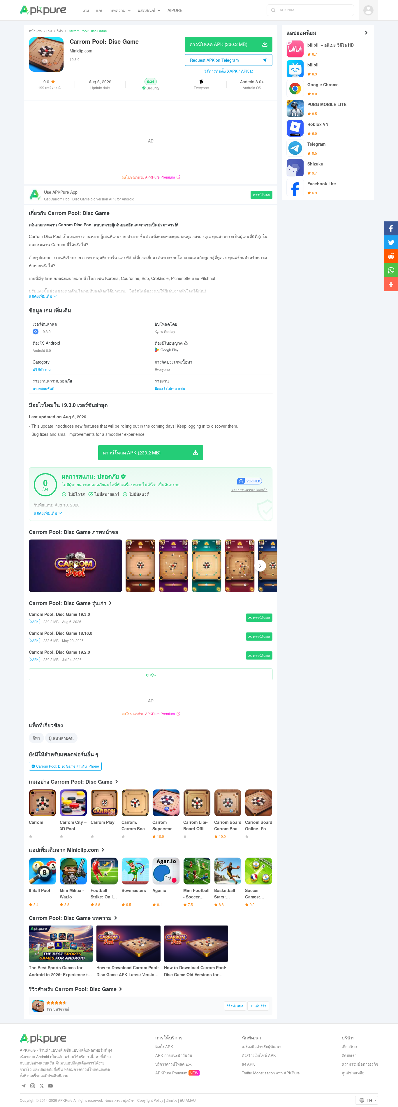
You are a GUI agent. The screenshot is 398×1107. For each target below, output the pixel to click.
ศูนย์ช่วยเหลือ (353, 1073)
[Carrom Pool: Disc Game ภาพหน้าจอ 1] (174, 566)
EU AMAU (188, 1100)
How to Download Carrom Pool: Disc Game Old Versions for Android (195, 971)
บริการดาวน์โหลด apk (173, 1064)
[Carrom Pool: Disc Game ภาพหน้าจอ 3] (240, 566)
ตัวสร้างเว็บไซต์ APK (259, 1055)
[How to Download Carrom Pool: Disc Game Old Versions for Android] (196, 944)
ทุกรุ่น (151, 674)
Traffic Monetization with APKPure (271, 1073)
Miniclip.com (81, 51)
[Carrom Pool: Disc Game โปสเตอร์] (140, 566)
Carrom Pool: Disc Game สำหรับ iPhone (67, 766)
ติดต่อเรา (349, 1055)
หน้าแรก (35, 30)
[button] (150, 84)
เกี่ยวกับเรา (351, 1046)
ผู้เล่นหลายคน (61, 738)
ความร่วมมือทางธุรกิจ (360, 1064)
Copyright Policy (150, 1100)
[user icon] (368, 10)
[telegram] (23, 1086)
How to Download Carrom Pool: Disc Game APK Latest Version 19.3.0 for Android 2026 (127, 971)
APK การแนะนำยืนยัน (173, 1055)
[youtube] (50, 1086)
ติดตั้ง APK (164, 1046)
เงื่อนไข (171, 1100)
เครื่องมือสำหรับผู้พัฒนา (261, 1046)
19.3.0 (46, 331)
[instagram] (32, 1086)
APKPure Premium (171, 1073)
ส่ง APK (248, 1064)
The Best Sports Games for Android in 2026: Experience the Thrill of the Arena (61, 971)
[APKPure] (43, 10)
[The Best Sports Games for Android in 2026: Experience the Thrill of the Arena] (61, 944)
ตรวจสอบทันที (43, 388)
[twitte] (41, 1086)
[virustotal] (123, 477)
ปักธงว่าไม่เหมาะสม (170, 388)
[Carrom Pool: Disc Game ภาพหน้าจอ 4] (273, 566)
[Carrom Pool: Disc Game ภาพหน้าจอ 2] (206, 566)
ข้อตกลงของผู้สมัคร (120, 1100)
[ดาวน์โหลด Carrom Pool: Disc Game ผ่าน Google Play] (166, 350)
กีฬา (60, 30)
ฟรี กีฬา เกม (42, 369)
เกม (49, 30)
